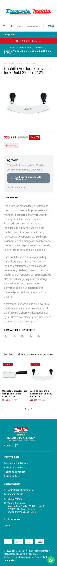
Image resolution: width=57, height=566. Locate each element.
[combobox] (27, 26)
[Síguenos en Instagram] (16, 445)
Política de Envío (12, 476)
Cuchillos (39, 48)
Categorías (9, 34)
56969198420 (14, 498)
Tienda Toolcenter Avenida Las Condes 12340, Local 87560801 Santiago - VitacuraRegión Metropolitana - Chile (25, 507)
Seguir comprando (16, 187)
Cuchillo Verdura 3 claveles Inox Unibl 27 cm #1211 (41, 394)
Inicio (12, 48)
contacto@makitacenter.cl (20, 490)
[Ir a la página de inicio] (28, 11)
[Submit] (12, 26)
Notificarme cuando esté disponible (28, 178)
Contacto (8, 525)
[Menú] (4, 26)
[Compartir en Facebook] (7, 336)
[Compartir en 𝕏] (14, 336)
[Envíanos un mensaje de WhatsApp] (51, 560)
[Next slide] (54, 409)
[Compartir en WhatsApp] (22, 336)
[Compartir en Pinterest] (30, 336)
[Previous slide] (3, 409)
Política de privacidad (14, 472)
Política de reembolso (15, 467)
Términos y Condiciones (16, 463)
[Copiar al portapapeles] (39, 336)
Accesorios (25, 48)
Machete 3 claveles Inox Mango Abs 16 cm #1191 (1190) (14, 394)
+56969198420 (15, 494)
